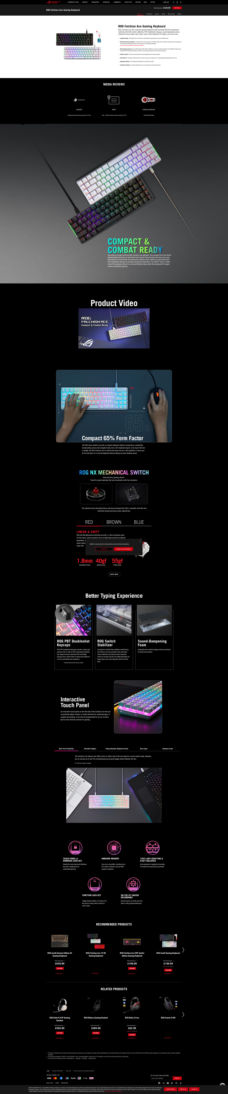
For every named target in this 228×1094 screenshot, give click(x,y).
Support (179, 14)
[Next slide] (183, 950)
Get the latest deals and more (160, 1075)
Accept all (194, 1089)
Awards (157, 14)
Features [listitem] (140, 14)
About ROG (49, 1083)
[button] (177, 1078)
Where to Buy (171, 14)
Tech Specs (149, 14)
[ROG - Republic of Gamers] (53, 2)
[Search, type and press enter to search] (173, 2)
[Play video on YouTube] (114, 328)
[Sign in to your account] (177, 2)
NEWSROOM (64, 1083)
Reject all (183, 1089)
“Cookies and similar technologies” (113, 1091)
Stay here (104, 549)
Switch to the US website (123, 549)
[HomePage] (47, 1071)
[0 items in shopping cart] (181, 2)
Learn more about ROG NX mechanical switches (131, 45)
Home (57, 1083)
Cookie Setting (170, 1089)
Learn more (114, 574)
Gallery (163, 14)
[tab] (89, 522)
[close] (140, 541)
